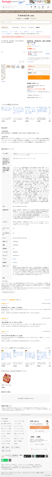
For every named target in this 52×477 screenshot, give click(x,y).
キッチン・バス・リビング (19, 428)
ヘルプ (49, 4)
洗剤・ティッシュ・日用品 (6, 428)
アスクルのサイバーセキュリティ (25, 466)
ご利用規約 (16, 466)
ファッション (16, 436)
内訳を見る (48, 53)
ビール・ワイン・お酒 (18, 426)
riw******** (3, 320)
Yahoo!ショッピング (5, 472)
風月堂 (33, 44)
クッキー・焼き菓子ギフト (37, 31)
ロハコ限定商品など (5, 421)
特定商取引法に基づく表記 (37, 466)
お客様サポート (14, 464)
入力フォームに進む (39, 444)
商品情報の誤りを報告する (8, 292)
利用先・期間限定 (34, 55)
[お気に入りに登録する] (23, 62)
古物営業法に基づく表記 (16, 467)
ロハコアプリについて (13, 456)
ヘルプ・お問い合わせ (39, 431)
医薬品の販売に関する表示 (27, 467)
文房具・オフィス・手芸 (18, 438)
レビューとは (48, 299)
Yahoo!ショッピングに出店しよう (40, 4)
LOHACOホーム (4, 31)
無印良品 (15, 443)
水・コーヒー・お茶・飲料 (6, 426)
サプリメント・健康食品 (5, 433)
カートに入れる (39, 77)
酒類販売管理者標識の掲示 (6, 467)
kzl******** (3, 333)
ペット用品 (3, 436)
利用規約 (37, 472)
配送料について (30, 90)
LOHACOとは (8, 464)
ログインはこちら (31, 61)
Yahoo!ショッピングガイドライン (7, 474)
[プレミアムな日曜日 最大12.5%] (26, 11)
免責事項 (42, 472)
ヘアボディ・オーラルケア (6, 431)
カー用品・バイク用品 (5, 443)
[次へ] (24, 52)
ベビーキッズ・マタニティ (19, 431)
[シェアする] (20, 62)
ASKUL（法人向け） (36, 467)
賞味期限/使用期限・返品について (34, 97)
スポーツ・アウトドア (5, 438)
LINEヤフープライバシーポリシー (16, 472)
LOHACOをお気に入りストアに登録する (40, 449)
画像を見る (3, 81)
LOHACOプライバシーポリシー (7, 466)
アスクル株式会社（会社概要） (7, 469)
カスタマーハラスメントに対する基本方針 (26, 464)
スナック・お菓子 (13, 31)
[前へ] (2, 52)
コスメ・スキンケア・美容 (19, 421)
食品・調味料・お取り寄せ (6, 423)
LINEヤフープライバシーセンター (29, 472)
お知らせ (3, 464)
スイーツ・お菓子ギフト (24, 31)
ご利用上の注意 (37, 464)
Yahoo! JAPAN (29, 4)
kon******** (3, 305)
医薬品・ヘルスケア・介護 (19, 433)
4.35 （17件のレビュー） (36, 46)
